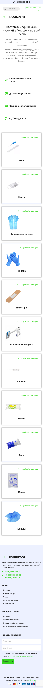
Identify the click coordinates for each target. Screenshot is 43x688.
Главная (6, 590)
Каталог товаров (9, 593)
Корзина (6, 616)
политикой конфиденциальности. (20, 656)
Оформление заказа (11, 619)
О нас (5, 597)
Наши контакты (9, 603)
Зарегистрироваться (31, 7)
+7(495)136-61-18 (23, 2)
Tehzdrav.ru (11, 677)
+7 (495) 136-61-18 (12, 577)
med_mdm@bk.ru (12, 571)
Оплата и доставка (10, 600)
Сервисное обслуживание (13, 623)
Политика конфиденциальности (15, 626)
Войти (39, 7)
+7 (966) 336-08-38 (13, 575)
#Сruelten (32, 680)
